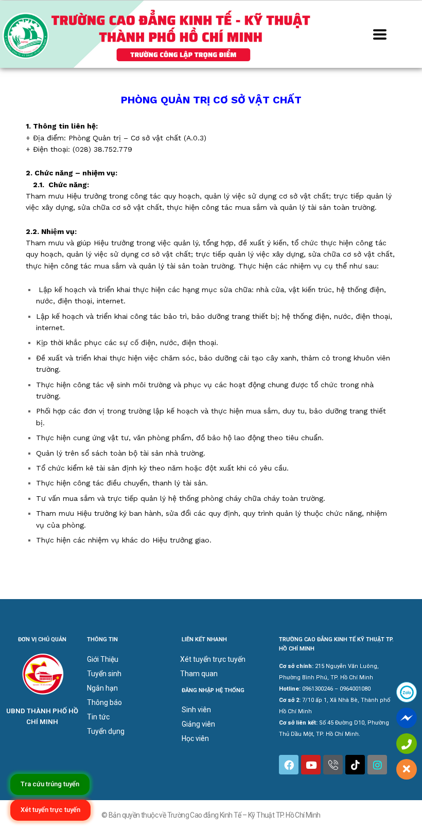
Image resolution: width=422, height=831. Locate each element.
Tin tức (98, 717)
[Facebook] (288, 764)
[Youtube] (311, 764)
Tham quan (199, 674)
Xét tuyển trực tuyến (212, 659)
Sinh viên (196, 710)
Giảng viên (198, 724)
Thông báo (104, 702)
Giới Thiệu (102, 659)
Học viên (195, 738)
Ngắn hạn (102, 688)
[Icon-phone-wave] (333, 764)
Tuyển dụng (106, 731)
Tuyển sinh (104, 674)
